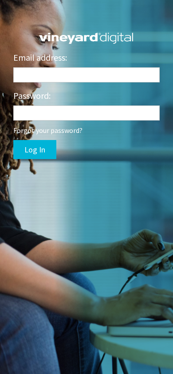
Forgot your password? (48, 130)
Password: (32, 95)
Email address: (40, 57)
